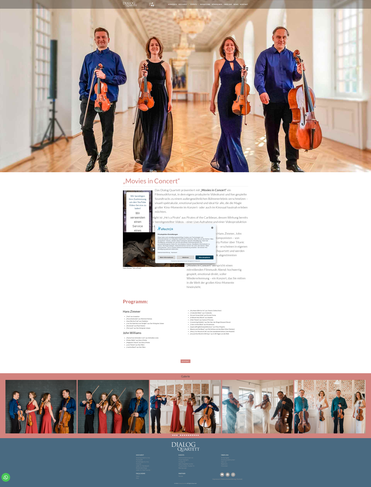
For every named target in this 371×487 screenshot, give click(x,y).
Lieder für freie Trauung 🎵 (144, 470)
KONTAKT (244, 4)
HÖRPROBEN (217, 4)
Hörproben (224, 466)
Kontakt (239, 479)
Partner (181, 476)
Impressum (216, 479)
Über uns (223, 462)
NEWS (236, 4)
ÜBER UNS (228, 4)
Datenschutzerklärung (228, 479)
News (137, 476)
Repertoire (224, 464)
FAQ (137, 478)
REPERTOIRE (205, 4)
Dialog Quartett (182, 483)
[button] (173, 435)
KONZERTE (172, 4)
